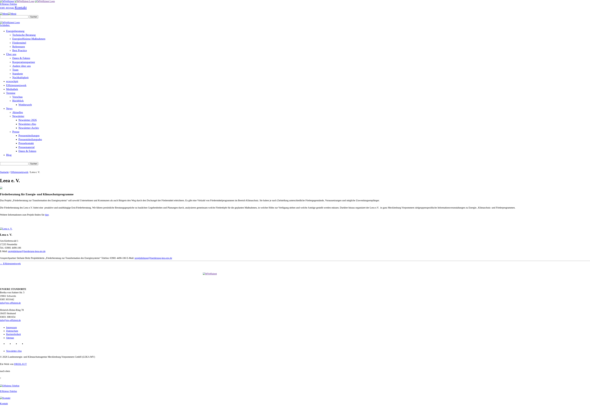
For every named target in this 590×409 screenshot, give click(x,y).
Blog (9, 154)
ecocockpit (12, 81)
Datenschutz (12, 331)
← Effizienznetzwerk (10, 263)
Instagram (27, 343)
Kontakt (21, 8)
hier (47, 214)
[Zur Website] (6, 228)
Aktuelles (17, 112)
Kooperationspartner (23, 62)
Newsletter (18, 116)
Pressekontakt (26, 143)
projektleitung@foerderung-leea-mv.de (26, 251)
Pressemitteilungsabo (30, 139)
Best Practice (19, 50)
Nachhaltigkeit (20, 77)
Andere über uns (21, 65)
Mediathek (12, 89)
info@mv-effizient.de (10, 303)
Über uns (11, 54)
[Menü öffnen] (8, 13)
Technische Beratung (24, 34)
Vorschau (17, 96)
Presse (15, 131)
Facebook (15, 343)
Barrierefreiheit (13, 334)
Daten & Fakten (21, 58)
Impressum (11, 327)
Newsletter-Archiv (28, 127)
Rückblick (18, 100)
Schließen (5, 25)
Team (15, 69)
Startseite (4, 172)
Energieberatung (15, 31)
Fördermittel (19, 42)
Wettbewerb (25, 104)
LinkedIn (8, 343)
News (9, 108)
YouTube (21, 343)
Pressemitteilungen (28, 135)
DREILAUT (20, 364)
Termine (10, 92)
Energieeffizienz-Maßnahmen (28, 38)
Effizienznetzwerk (16, 85)
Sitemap (10, 337)
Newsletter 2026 (27, 120)
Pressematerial (26, 147)
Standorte (17, 73)
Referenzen (18, 46)
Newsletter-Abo (27, 124)
